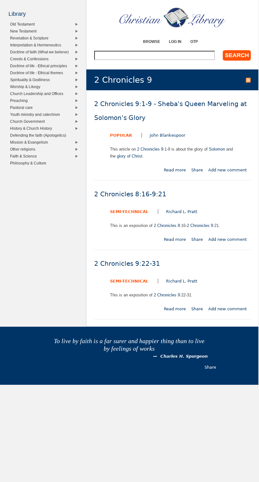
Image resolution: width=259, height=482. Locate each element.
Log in (175, 41)
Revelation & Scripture (30, 38)
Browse (151, 41)
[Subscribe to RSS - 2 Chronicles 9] (248, 80)
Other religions (23, 149)
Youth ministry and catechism (36, 114)
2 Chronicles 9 (150, 149)
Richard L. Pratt (181, 211)
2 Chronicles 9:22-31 (127, 263)
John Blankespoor (167, 135)
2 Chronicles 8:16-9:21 (130, 194)
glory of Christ (129, 156)
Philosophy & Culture (29, 163)
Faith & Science (24, 156)
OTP (194, 41)
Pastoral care (22, 107)
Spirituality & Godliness (31, 80)
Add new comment (227, 170)
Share (197, 170)
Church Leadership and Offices (37, 94)
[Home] (172, 17)
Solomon (217, 149)
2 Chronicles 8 (167, 225)
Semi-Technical (129, 211)
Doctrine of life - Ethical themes (37, 73)
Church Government (28, 121)
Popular (121, 135)
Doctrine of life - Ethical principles (39, 66)
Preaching (20, 100)
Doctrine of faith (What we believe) (40, 52)
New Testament (24, 31)
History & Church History (32, 128)
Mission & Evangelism (30, 142)
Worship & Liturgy (26, 87)
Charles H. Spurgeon (184, 356)
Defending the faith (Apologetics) (39, 135)
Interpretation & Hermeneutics (36, 45)
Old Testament (23, 24)
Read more (175, 170)
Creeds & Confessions (30, 59)
